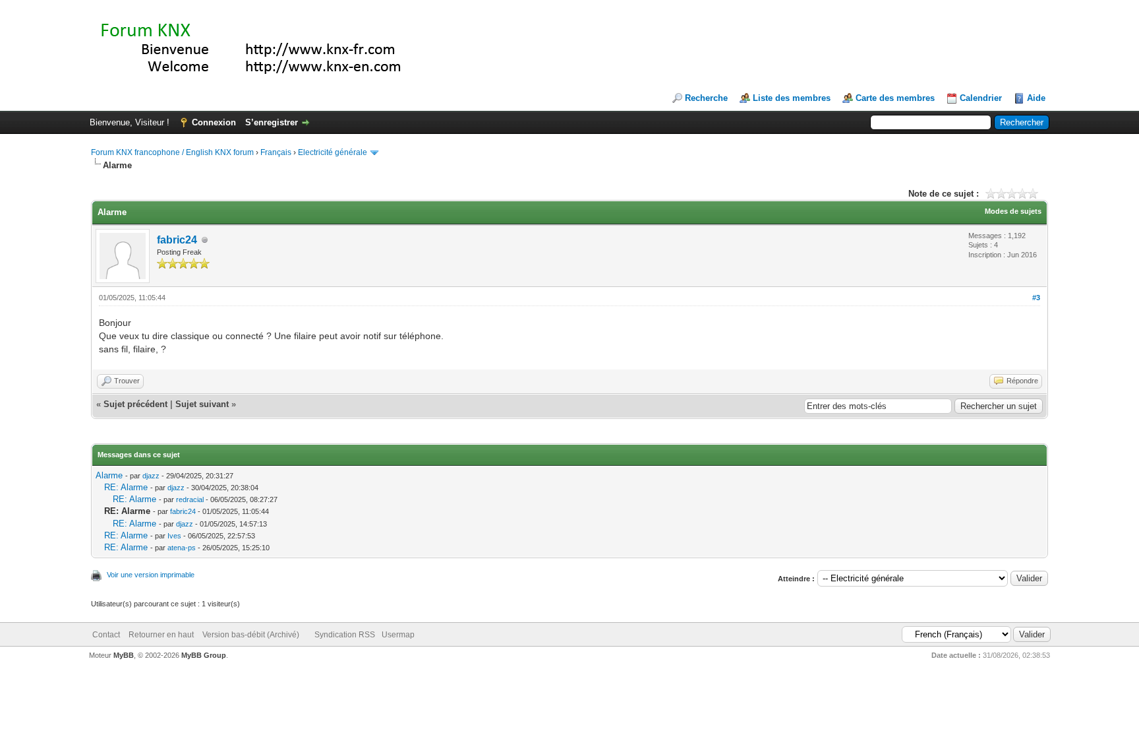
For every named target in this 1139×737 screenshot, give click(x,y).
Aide (1036, 98)
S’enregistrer (271, 122)
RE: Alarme (126, 487)
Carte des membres (895, 98)
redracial (190, 499)
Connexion (214, 122)
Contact (106, 634)
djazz (151, 476)
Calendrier (981, 98)
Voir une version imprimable (150, 575)
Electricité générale (332, 152)
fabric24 (177, 239)
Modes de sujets (1013, 211)
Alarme (109, 475)
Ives (174, 536)
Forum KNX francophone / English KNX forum (172, 152)
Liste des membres (792, 98)
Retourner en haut (161, 634)
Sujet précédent (135, 404)
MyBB (123, 655)
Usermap (398, 634)
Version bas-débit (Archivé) (250, 634)
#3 (1036, 298)
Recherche (706, 98)
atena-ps (181, 548)
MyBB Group (203, 655)
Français (275, 152)
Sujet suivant (202, 404)
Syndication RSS (344, 634)
